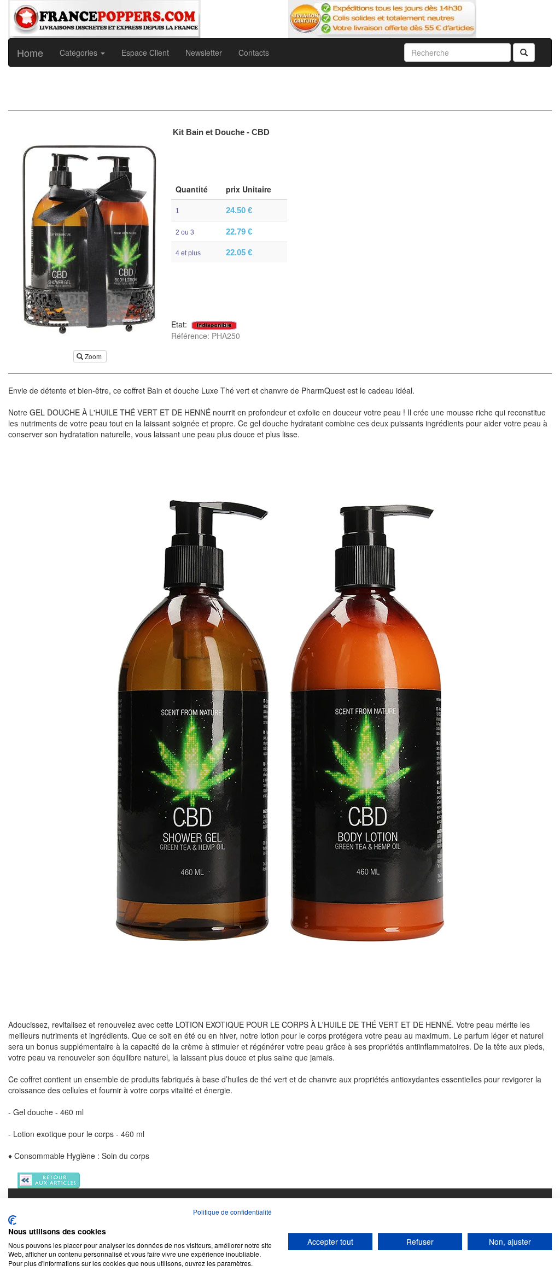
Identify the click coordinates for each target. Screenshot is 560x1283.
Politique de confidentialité (232, 1211)
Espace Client (145, 52)
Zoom (93, 356)
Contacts (253, 52)
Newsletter (203, 52)
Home (30, 52)
